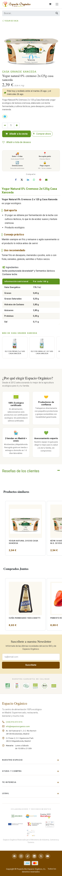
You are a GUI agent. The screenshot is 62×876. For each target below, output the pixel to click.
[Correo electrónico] (46, 179)
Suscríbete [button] (30, 665)
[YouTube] (47, 856)
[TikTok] (27, 856)
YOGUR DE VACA (11, 21)
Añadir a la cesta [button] (18, 133)
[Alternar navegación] (57, 4)
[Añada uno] (17, 125)
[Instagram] (21, 856)
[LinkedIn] (28, 179)
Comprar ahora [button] (43, 133)
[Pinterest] (40, 179)
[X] (21, 179)
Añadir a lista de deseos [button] (18, 142)
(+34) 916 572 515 (14, 722)
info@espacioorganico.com (18, 726)
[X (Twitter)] (41, 856)
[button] (2, 503)
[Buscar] (57, 13)
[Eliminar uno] (5, 125)
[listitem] (25, 528)
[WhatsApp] (34, 179)
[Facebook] (15, 179)
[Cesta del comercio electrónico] (50, 4)
